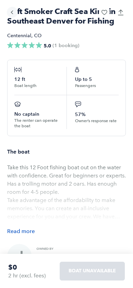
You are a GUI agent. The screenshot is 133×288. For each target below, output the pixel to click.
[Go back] (12, 12)
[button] (104, 12)
